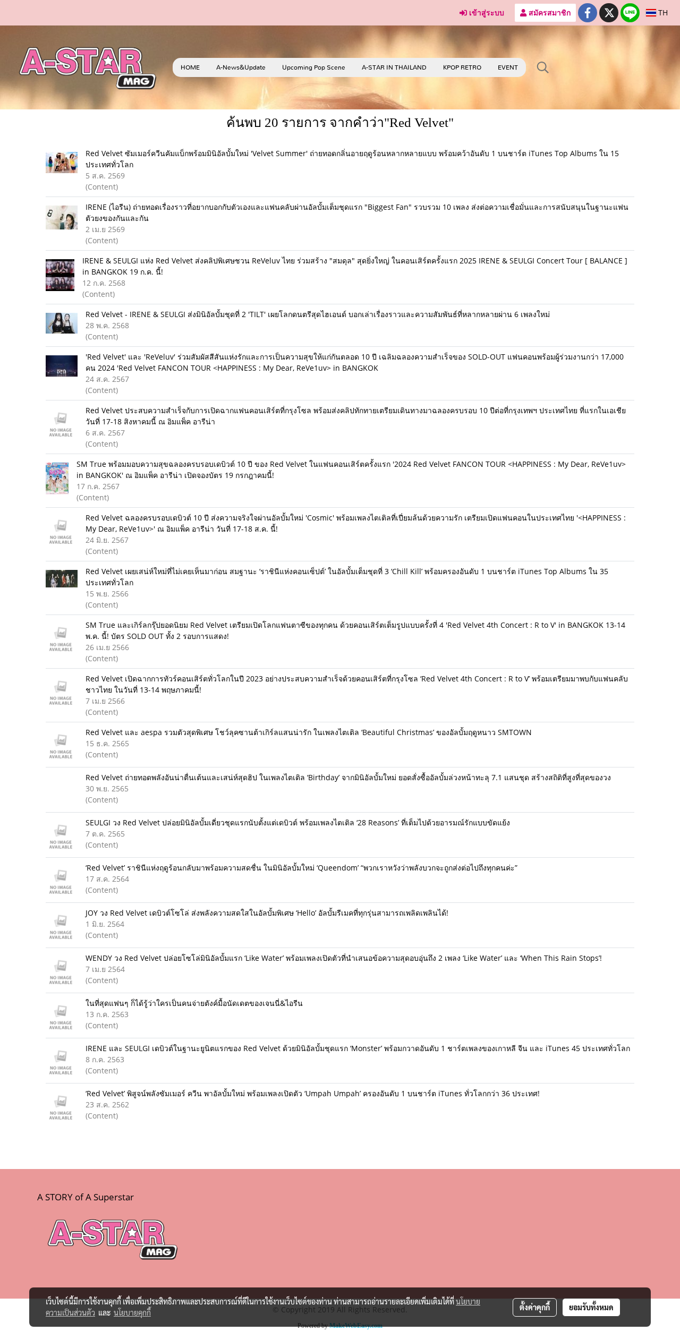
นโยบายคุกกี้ (132, 1312)
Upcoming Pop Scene (313, 67)
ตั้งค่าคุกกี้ (535, 1307)
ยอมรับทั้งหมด (591, 1307)
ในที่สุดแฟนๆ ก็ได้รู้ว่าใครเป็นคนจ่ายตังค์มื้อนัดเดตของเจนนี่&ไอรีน (194, 1003)
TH (662, 12)
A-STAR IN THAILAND (394, 67)
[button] (543, 67)
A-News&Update (241, 67)
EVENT (508, 67)
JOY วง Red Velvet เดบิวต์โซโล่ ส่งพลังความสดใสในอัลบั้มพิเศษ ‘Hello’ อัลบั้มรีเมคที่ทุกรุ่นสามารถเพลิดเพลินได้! (267, 913)
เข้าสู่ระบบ (485, 12)
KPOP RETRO (462, 67)
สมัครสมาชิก (548, 12)
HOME (190, 67)
